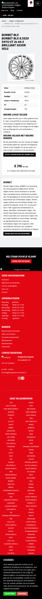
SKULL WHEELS (31, 506)
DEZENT (11, 528)
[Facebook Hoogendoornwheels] (22, 379)
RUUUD (31, 494)
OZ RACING (31, 456)
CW (11, 512)
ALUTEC (11, 421)
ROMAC (31, 484)
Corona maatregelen (9, 286)
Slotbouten (6, 347)
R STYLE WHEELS (31, 465)
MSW (31, 434)
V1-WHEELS (31, 547)
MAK (31, 406)
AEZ (11, 418)
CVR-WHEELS (11, 509)
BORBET (11, 481)
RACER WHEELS (31, 469)
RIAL (31, 481)
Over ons (4, 10)
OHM (31, 443)
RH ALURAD (31, 478)
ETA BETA (11, 553)
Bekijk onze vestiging (21, 261)
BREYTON (11, 484)
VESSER (31, 553)
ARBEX (11, 428)
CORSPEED (11, 503)
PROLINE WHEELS (31, 462)
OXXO (31, 453)
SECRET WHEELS (31, 497)
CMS (11, 497)
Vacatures (5, 280)
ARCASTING (11, 431)
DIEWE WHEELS (10, 534)
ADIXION (11, 412)
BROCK (10, 487)
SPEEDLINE (31, 519)
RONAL (31, 487)
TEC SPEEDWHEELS (31, 528)
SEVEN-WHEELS (31, 500)
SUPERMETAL (31, 525)
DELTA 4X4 (11, 522)
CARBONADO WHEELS (11, 490)
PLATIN (31, 459)
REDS (31, 475)
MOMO (31, 425)
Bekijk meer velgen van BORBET (17, 234)
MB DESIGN (31, 409)
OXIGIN (31, 450)
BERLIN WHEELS (11, 475)
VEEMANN (31, 550)
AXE (11, 459)
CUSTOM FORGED (11, 506)
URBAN (31, 544)
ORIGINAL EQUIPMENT (31, 447)
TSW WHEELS (31, 538)
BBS (11, 472)
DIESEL (10, 531)
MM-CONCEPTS (31, 421)
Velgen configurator (16, 21)
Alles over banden (8, 334)
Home (4, 21)
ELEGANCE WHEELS (11, 544)
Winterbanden (7, 344)
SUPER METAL (31, 522)
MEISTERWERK (31, 412)
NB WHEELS (31, 437)
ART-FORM (11, 437)
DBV (10, 519)
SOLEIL (31, 509)
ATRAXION (11, 447)
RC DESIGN (31, 472)
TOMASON (31, 534)
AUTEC (11, 453)
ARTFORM (11, 440)
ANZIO (11, 425)
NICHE (31, 440)
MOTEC (31, 431)
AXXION (11, 462)
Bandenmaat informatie (11, 331)
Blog (12, 10)
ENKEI (11, 547)
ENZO (11, 550)
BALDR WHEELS (11, 469)
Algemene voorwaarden (11, 283)
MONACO (31, 428)
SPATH (31, 516)
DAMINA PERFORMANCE (11, 516)
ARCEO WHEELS (11, 434)
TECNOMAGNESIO (31, 531)
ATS (11, 450)
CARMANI (11, 494)
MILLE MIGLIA (31, 415)
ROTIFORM (31, 490)
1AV (11, 403)
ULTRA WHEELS (31, 541)
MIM (31, 418)
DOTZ (11, 538)
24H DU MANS (11, 406)
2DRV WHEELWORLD (11, 409)
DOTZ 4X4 (10, 541)
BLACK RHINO (11, 478)
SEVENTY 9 (31, 503)
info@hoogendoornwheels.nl (14, 373)
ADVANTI (11, 415)
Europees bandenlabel (10, 337)
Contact (19, 10)
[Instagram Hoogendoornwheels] (19, 379)
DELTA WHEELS (10, 525)
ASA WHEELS (11, 443)
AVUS (11, 456)
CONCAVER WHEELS (11, 500)
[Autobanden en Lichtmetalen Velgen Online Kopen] (13, 3)
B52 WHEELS (10, 465)
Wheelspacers (7, 340)
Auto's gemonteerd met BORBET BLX (19, 154)
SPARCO (31, 512)
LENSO (31, 403)
